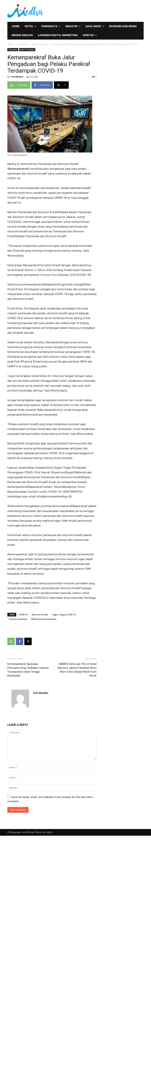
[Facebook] (19, 641)
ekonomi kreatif (80, 188)
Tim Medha (17, 76)
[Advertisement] (100, 10)
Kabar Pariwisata (40, 44)
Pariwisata (22, 44)
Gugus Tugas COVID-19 (64, 614)
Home (10, 44)
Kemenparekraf (18, 168)
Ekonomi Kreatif (40, 614)
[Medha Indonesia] (29, 11)
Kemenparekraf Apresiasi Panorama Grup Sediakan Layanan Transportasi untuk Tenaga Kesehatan (28, 669)
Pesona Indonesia (18, 619)
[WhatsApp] (11, 641)
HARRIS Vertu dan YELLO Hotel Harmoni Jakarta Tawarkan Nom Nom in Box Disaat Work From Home (76, 669)
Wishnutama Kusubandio (43, 619)
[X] (28, 641)
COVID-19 (60, 197)
